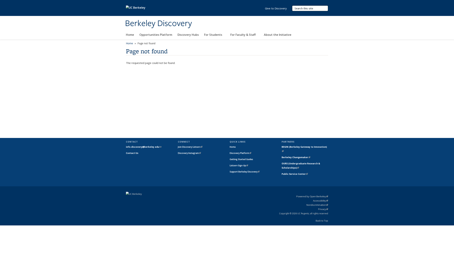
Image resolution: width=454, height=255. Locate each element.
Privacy (323, 209)
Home (130, 35)
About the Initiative (278, 35)
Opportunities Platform (155, 35)
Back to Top (322, 220)
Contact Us (132, 153)
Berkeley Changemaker (296, 157)
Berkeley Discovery (158, 23)
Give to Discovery (276, 8)
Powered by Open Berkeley (312, 196)
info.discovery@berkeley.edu (143, 146)
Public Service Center (295, 173)
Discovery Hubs (188, 35)
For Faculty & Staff (243, 35)
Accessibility (320, 200)
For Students (213, 35)
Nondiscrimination (317, 204)
